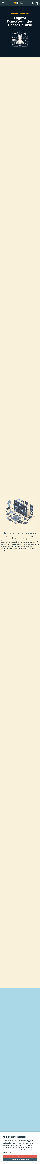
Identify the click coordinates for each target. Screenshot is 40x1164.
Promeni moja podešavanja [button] (20, 1159)
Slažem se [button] (20, 1156)
